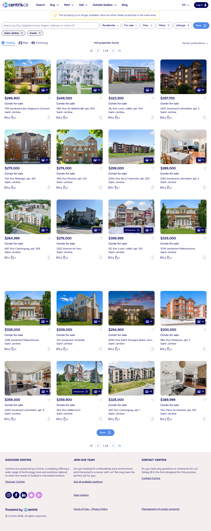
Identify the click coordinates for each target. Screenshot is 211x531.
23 (151, 230)
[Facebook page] (16, 495)
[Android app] (39, 495)
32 (151, 160)
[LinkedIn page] (23, 495)
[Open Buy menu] (57, 5)
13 (203, 160)
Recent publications (193, 43)
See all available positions (88, 481)
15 (99, 391)
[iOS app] (31, 495)
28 (99, 90)
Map (25, 42)
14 (151, 90)
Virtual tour (130, 230)
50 (202, 230)
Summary (42, 42)
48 (151, 391)
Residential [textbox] (108, 25)
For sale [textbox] (129, 25)
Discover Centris (18, 460)
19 (99, 321)
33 (203, 391)
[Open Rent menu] (72, 5)
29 (47, 391)
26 (203, 90)
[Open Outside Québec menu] (115, 5)
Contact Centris (154, 460)
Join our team (84, 460)
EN (184, 5)
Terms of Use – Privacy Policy (90, 509)
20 (47, 160)
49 (47, 321)
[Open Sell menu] (86, 5)
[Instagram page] (8, 495)
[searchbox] (48, 26)
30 (47, 90)
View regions (81, 495)
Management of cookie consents (161, 509)
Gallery (10, 42)
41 (151, 321)
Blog (125, 5)
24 (47, 230)
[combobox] (50, 25)
